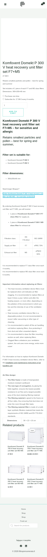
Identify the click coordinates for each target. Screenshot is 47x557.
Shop (24, 513)
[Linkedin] (26, 546)
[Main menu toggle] (5, 4)
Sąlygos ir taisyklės (23, 540)
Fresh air (23, 521)
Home (23, 509)
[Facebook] (21, 546)
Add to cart (13, 112)
